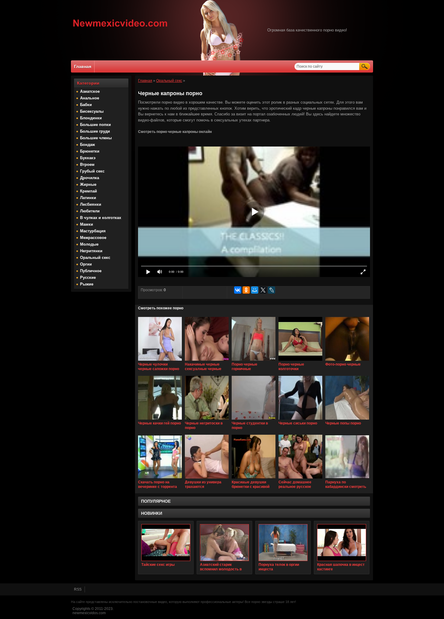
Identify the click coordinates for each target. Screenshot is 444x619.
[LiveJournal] (271, 290)
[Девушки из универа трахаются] (207, 479)
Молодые (89, 244)
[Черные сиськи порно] (300, 420)
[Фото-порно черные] (347, 361)
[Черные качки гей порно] (160, 420)
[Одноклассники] (246, 290)
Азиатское (90, 91)
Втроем (87, 164)
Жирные (88, 184)
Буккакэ (87, 158)
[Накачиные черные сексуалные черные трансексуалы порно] (207, 361)
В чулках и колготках (100, 217)
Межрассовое (93, 237)
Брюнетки (89, 151)
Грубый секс (92, 171)
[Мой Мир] (254, 290)
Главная (82, 66)
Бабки (86, 104)
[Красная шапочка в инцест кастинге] (341, 542)
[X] (263, 290)
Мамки (86, 224)
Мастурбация (93, 231)
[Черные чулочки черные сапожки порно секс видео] (160, 361)
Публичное (90, 271)
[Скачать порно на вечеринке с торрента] (160, 479)
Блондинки (91, 118)
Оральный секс (95, 257)
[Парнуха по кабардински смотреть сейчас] (347, 479)
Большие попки (95, 124)
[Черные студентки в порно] (253, 420)
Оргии (86, 264)
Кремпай (88, 191)
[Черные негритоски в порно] (207, 420)
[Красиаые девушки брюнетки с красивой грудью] (253, 479)
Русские (88, 277)
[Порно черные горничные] (253, 361)
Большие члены (96, 138)
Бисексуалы (92, 111)
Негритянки (91, 251)
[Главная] (120, 27)
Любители (90, 211)
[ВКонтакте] (237, 290)
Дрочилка (89, 178)
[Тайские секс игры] (165, 542)
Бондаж (87, 144)
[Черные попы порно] (347, 420)
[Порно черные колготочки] (300, 361)
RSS (78, 589)
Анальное (89, 98)
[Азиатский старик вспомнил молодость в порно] (224, 542)
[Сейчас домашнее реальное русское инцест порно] (300, 479)
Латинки (88, 197)
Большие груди (95, 131)
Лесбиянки (90, 204)
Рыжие (86, 284)
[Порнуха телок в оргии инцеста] (283, 542)
